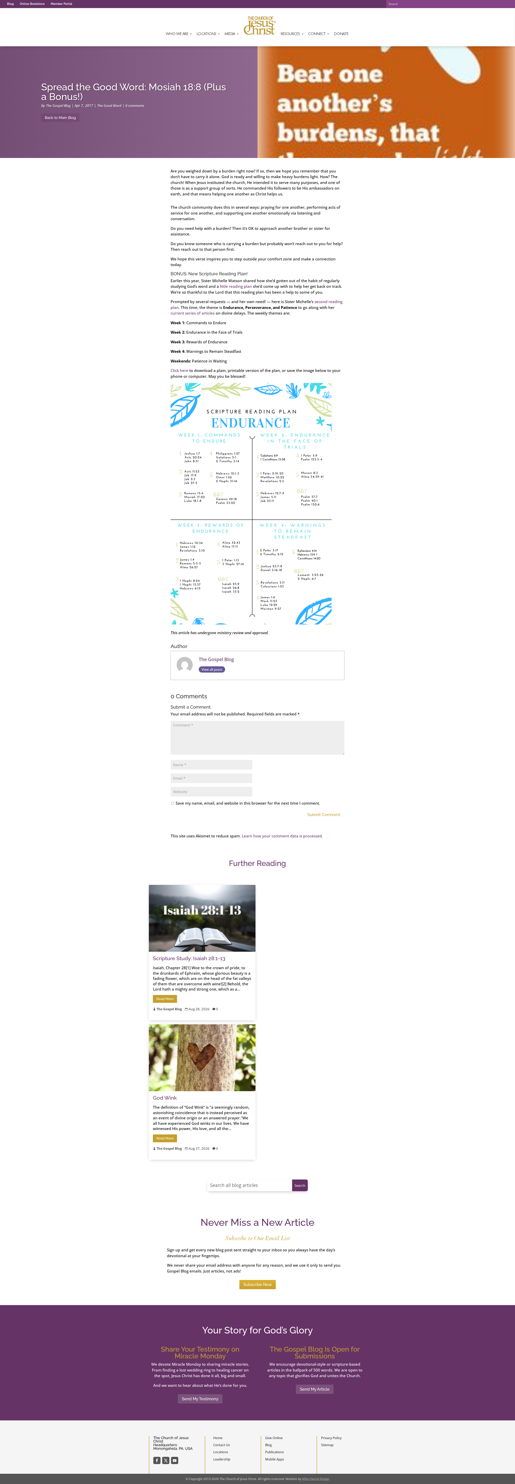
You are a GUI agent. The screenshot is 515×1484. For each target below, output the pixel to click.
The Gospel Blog (58, 105)
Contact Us (221, 1445)
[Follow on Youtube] (174, 1460)
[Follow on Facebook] (157, 1460)
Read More (165, 999)
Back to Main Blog (60, 118)
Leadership (221, 1459)
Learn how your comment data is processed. (282, 836)
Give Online (274, 1438)
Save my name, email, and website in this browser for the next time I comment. (248, 803)
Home (217, 1438)
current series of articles (193, 313)
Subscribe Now (257, 1284)
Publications (274, 1452)
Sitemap (327, 1445)
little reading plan (236, 286)
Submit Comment (323, 814)
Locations (206, 33)
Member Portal (61, 4)
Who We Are (177, 33)
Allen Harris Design (315, 1479)
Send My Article (315, 1389)
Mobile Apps (274, 1459)
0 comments (134, 105)
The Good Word (109, 105)
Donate (341, 33)
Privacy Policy (331, 1438)
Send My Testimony (200, 1398)
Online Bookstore (32, 4)
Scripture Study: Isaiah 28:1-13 (189, 958)
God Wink (165, 1098)
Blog (10, 4)
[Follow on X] (165, 1460)
